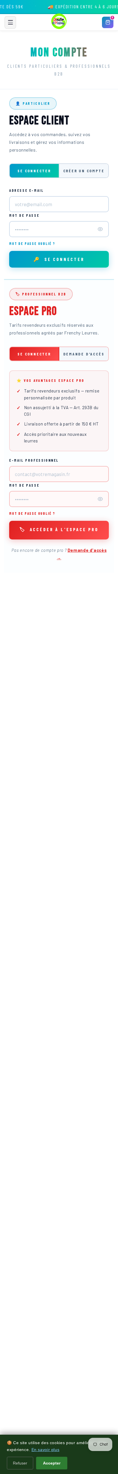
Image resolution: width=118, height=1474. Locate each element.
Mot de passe (24, 215)
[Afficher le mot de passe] (100, 229)
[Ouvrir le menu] (10, 22)
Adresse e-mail (26, 190)
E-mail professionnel (34, 460)
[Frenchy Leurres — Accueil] (58, 22)
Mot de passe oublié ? (32, 243)
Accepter (51, 1463)
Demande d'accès (84, 353)
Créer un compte (84, 170)
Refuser (20, 1463)
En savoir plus (46, 1449)
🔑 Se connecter (59, 259)
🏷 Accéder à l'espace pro (59, 529)
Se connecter (34, 170)
